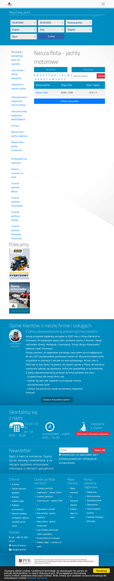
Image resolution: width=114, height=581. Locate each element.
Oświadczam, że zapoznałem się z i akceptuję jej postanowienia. (78, 458)
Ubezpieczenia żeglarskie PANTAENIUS (19, 115)
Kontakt (15, 497)
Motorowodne (93, 496)
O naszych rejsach (74, 500)
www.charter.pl (19, 545)
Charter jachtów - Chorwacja (17, 201)
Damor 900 (42, 92)
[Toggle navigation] (103, 4)
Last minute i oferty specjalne (18, 74)
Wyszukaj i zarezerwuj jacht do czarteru (17, 57)
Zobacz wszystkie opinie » (57, 399)
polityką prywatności (70, 458)
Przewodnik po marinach (19, 160)
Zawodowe (92, 504)
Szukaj (101, 76)
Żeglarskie (91, 492)
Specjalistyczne (94, 500)
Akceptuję (101, 570)
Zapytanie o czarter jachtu (18, 86)
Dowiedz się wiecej (37, 577)
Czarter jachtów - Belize (16, 187)
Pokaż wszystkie (69, 101)
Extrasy (15, 125)
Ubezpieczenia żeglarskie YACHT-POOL (19, 101)
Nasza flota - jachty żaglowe (19, 133)
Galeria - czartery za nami (17, 173)
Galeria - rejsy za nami (74, 513)
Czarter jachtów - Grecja (16, 216)
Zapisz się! (99, 450)
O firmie (15, 484)
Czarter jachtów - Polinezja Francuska (16, 232)
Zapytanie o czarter (46, 509)
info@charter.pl (19, 549)
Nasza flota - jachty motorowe (18, 146)
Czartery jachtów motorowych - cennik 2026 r (50, 500)
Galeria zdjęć (18, 501)
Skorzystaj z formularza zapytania (92, 434)
